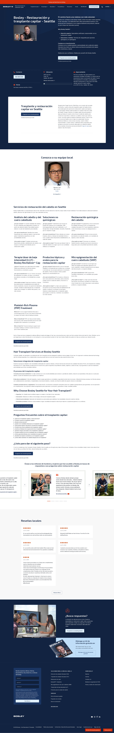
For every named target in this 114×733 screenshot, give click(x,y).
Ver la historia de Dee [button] (61, 493)
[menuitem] (34, 6)
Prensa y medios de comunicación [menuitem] (92, 684)
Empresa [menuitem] (87, 674)
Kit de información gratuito (93, 730)
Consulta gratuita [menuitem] (94, 6)
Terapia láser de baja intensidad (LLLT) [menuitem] (59, 687)
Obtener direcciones (49, 80)
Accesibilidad (39, 727)
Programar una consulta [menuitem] (56, 698)
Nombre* (19, 678)
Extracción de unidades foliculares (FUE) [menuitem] (60, 674)
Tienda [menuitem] (76, 6)
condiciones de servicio (24, 690)
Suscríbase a (27, 701)
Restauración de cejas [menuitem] (56, 679)
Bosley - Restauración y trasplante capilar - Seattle (34, 19)
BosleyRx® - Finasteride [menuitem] (56, 682)
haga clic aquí (85, 126)
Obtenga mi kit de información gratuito (85, 653)
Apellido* (19, 682)
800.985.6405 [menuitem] (84, 6)
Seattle (57, 191)
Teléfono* (19, 686)
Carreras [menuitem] (87, 676)
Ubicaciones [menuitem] (69, 6)
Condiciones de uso (87, 727)
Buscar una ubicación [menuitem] (55, 701)
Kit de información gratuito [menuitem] (56, 696)
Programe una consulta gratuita (68, 58)
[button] (108, 7)
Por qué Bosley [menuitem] (61, 6)
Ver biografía (57, 194)
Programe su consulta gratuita (75, 630)
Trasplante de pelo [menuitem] (35, 6)
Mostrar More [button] (58, 592)
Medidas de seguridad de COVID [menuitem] (92, 682)
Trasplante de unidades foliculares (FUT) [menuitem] (60, 676)
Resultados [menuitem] (52, 6)
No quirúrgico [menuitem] (44, 6)
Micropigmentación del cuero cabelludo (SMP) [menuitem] (61, 684)
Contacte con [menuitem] (88, 679)
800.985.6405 (54, 706)
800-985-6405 (19, 76)
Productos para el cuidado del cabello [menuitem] (59, 689)
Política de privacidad (48, 727)
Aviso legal (79, 727)
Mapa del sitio (97, 727)
